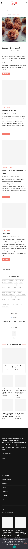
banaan (4, 282)
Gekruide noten (9, 110)
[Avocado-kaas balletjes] (14, 29)
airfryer (4, 280)
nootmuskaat (5, 294)
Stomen (5, 491)
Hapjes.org (5, 51)
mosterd (19, 292)
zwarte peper (5, 306)
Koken (4, 487)
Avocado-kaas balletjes (12, 48)
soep (8, 299)
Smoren (5, 500)
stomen (13, 299)
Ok (14, 546)
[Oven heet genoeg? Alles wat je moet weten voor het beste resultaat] (14, 360)
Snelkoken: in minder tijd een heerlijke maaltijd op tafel (7, 391)
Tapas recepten (6, 479)
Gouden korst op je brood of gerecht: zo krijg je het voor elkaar (7, 415)
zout (21, 304)
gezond (14, 287)
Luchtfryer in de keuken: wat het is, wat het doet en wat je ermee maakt (20, 392)
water (14, 304)
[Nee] (25, 543)
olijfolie (12, 294)
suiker (18, 299)
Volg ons (4, 509)
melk (14, 292)
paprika (4, 297)
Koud (3, 467)
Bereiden (4, 483)
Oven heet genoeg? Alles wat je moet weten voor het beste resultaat (13, 368)
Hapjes (8, 269)
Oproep (23, 294)
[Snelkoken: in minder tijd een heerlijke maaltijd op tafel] (7, 381)
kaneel (13, 289)
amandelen (10, 280)
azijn (17, 280)
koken (3, 292)
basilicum (10, 282)
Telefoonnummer (6, 301)
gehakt (3, 287)
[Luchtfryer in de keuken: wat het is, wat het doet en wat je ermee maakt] (20, 381)
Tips (20, 301)
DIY (10, 285)
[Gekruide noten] (14, 92)
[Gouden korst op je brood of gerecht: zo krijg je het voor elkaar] (7, 405)
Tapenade (6, 233)
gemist (9, 287)
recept (3, 299)
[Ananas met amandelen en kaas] (14, 152)
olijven (18, 294)
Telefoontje (14, 301)
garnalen (20, 285)
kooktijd (9, 292)
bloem (16, 282)
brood (21, 282)
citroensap (4, 285)
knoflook (19, 289)
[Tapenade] (14, 215)
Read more (5, 73)
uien (9, 304)
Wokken (5, 495)
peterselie (19, 297)
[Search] (26, 3)
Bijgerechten (5, 475)
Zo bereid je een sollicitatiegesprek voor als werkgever (20, 415)
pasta (9, 297)
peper (13, 297)
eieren (14, 285)
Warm (3, 463)
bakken (21, 280)
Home (3, 9)
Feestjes (4, 471)
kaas (8, 289)
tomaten (4, 304)
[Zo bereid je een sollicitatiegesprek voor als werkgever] (20, 405)
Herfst (3, 289)
